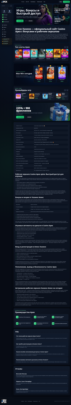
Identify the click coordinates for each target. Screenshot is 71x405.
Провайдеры (33, 1)
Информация (39, 1)
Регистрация (66, 1)
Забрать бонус (20, 117)
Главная (22, 401)
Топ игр (22, 1)
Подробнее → (56, 12)
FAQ (44, 1)
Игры (26, 401)
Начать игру (20, 20)
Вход (61, 1)
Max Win (27, 1)
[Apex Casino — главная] (4, 2)
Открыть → (56, 23)
